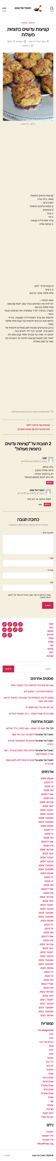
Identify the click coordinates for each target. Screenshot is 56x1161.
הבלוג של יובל (46, 1042)
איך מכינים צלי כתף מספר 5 (39, 707)
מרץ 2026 (48, 798)
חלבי (50, 1049)
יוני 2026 (49, 786)
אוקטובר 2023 (46, 912)
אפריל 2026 (47, 794)
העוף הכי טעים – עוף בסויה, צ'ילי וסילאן (26, 728)
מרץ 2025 (48, 845)
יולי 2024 (48, 877)
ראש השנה (48, 1113)
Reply (49, 483)
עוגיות (50, 641)
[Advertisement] (28, 161)
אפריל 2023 (47, 936)
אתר (51, 582)
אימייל (50, 570)
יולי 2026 (48, 782)
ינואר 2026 (47, 806)
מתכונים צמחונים (18, 412)
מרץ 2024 (48, 893)
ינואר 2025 (47, 853)
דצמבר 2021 (46, 999)
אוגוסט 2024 (46, 873)
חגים (51, 1046)
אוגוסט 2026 (46, 778)
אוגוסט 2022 (46, 968)
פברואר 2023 (46, 944)
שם (51, 558)
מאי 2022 (48, 979)
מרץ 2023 (48, 940)
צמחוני (24, 22)
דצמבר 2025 (46, 810)
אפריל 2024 (47, 889)
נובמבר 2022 (46, 956)
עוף (51, 645)
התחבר (49, 1131)
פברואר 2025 (46, 849)
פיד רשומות (47, 1135)
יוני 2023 (49, 928)
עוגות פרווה (47, 1081)
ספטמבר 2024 (45, 869)
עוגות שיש (48, 1089)
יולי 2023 (48, 924)
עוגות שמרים (47, 1093)
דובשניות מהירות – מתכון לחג (38, 691)
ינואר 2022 (47, 995)
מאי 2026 (48, 790)
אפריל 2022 (47, 983)
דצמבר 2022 (46, 952)
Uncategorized (46, 1030)
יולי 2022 (48, 972)
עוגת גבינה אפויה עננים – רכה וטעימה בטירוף (30, 713)
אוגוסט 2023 (46, 920)
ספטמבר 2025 (45, 821)
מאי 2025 (48, 837)
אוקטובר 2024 (46, 865)
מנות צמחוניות (44, 412)
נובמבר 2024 (46, 861)
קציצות (49, 655)
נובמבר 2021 (46, 1003)
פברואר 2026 (46, 802)
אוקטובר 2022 (46, 960)
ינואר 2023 (47, 948)
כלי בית (49, 1061)
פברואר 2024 (46, 896)
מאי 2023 (48, 932)
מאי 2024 (48, 885)
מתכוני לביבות (32, 412)
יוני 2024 (49, 881)
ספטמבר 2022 (45, 964)
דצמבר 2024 (46, 857)
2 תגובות (26, 45)
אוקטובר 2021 (46, 1007)
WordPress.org (45, 1143)
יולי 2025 (48, 829)
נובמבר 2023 (46, 908)
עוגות (50, 638)
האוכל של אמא (23, 8)
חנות (51, 623)
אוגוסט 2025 (46, 825)
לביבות (32, 22)
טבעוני (50, 631)
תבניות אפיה (47, 1117)
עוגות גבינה (47, 1077)
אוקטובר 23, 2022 (15, 41)
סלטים (50, 634)
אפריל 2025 (47, 841)
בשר (51, 627)
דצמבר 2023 (46, 904)
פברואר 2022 (46, 991)
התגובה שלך (47, 533)
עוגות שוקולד (47, 1085)
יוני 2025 (49, 833)
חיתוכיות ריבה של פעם (23, 734)
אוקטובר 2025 (46, 818)
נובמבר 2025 (46, 814)
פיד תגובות (47, 1139)
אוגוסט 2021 (46, 1015)
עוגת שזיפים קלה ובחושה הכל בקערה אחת (32, 685)
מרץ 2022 (48, 987)
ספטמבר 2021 (45, 1011)
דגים (51, 652)
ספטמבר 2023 (45, 916)
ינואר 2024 (47, 900)
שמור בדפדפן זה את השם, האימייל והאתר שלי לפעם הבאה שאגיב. (29, 596)
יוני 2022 (49, 975)
